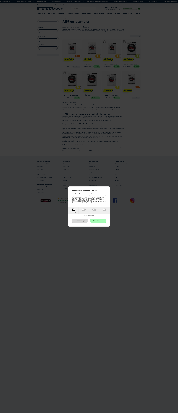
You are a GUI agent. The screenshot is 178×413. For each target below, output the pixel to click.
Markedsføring (83, 212)
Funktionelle (94, 212)
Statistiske (104, 212)
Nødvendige (73, 212)
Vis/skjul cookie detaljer (89, 215)
